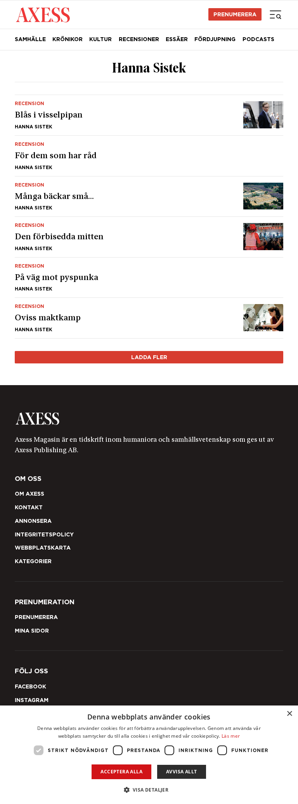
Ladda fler (149, 357)
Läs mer (231, 736)
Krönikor (67, 39)
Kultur (100, 39)
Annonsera (33, 521)
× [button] (289, 714)
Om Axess (29, 494)
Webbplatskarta (43, 548)
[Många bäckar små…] (149, 196)
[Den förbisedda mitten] (149, 237)
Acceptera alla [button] (121, 771)
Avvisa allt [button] (181, 771)
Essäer (177, 39)
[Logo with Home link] (43, 14)
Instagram (32, 700)
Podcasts (258, 39)
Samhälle (30, 39)
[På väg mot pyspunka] (149, 278)
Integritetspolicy (44, 534)
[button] (149, 790)
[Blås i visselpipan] (149, 115)
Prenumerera (234, 14)
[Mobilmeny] (275, 14)
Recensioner (139, 39)
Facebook (30, 686)
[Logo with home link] (149, 418)
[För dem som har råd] (149, 156)
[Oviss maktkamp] (149, 318)
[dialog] (149, 754)
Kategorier (33, 561)
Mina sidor (32, 631)
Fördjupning (215, 39)
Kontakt (29, 507)
